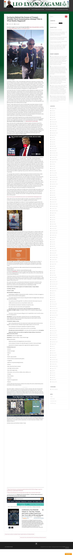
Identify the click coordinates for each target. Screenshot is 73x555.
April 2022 (53, 221)
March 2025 (53, 146)
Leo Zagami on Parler (9, 546)
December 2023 (54, 177)
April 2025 (53, 144)
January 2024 (53, 175)
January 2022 (53, 228)
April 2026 (53, 117)
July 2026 (53, 110)
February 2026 (54, 121)
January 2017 (53, 357)
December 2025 (54, 126)
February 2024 (54, 172)
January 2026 (53, 124)
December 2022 (54, 204)
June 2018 (53, 321)
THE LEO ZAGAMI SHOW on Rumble (62, 9)
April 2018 (53, 326)
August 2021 (53, 237)
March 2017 (53, 352)
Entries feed (52, 398)
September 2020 (54, 261)
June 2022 (53, 217)
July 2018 (53, 319)
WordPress (67, 547)
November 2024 (54, 155)
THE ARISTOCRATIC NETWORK (58, 29)
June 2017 (53, 348)
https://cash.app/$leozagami (24, 28)
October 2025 (54, 130)
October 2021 (54, 235)
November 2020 (54, 257)
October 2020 (54, 259)
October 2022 (54, 208)
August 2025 (53, 135)
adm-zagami (17, 24)
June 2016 (53, 372)
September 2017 (54, 341)
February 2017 (54, 355)
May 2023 (53, 192)
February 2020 (54, 277)
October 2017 (54, 339)
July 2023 (53, 188)
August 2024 (53, 161)
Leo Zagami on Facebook (50, 9)
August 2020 (53, 264)
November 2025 (54, 128)
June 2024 (53, 166)
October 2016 (54, 364)
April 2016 (53, 377)
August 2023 (53, 186)
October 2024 (54, 157)
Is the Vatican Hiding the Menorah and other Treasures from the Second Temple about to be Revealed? (58, 100)
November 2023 (54, 179)
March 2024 (53, 170)
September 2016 (54, 366)
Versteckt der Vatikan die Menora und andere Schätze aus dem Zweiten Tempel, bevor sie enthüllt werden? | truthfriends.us (58, 97)
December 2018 (54, 308)
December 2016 (54, 359)
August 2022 (53, 212)
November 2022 (54, 206)
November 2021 (54, 232)
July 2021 (53, 239)
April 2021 (53, 246)
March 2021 (53, 248)
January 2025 (53, 150)
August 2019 (53, 290)
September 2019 (54, 288)
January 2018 (53, 332)
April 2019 (53, 299)
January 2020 (53, 279)
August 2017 (53, 344)
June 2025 (53, 139)
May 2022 (53, 219)
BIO (29, 9)
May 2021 (53, 244)
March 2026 (53, 119)
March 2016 (53, 379)
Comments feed (53, 401)
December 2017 (54, 335)
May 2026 (53, 115)
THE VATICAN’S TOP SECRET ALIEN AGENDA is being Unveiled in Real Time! (58, 42)
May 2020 (53, 270)
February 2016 (54, 381)
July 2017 (53, 346)
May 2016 (53, 375)
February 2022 (54, 226)
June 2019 (53, 295)
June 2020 (53, 268)
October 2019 (54, 286)
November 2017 (54, 337)
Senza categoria (55, 389)
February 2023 (54, 199)
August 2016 (53, 368)
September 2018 (54, 315)
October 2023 (54, 181)
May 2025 (53, 141)
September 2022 (54, 210)
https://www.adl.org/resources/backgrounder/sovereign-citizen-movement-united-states (24, 492)
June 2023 (53, 190)
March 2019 (53, 301)
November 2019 (54, 284)
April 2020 (53, 272)
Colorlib (63, 546)
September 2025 (54, 132)
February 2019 (54, 304)
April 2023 (53, 195)
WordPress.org (53, 403)
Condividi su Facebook (54, 23)
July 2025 (53, 137)
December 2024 (54, 152)
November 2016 (54, 361)
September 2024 (54, 159)
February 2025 (54, 148)
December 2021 (54, 230)
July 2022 (53, 215)
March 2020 (53, 275)
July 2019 (53, 292)
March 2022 (53, 224)
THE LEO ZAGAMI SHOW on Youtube (38, 9)
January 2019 (53, 306)
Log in (51, 396)
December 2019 (54, 281)
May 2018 (53, 324)
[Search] (66, 16)
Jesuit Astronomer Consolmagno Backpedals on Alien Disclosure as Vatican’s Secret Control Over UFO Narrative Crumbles (58, 38)
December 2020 (54, 255)
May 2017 (53, 350)
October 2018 (54, 312)
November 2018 (54, 310)
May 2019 (53, 297)
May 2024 (53, 168)
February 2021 (54, 250)
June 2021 (53, 241)
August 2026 (53, 108)
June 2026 (53, 112)
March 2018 (53, 328)
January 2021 (53, 252)
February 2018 (54, 330)
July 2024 (53, 164)
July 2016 (53, 370)
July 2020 (53, 266)
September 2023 (54, 184)
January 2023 (53, 201)
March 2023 (53, 197)
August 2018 (53, 317)
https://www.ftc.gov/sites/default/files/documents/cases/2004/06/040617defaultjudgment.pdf (24, 196)
